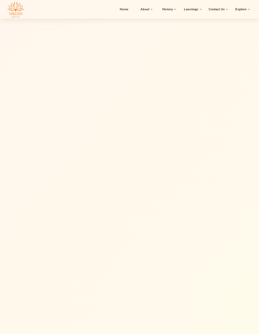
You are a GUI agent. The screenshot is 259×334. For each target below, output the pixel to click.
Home (124, 9)
